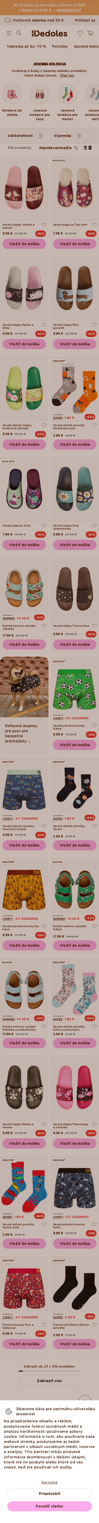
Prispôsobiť (49, 1494)
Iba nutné (49, 1482)
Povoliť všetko (49, 1506)
